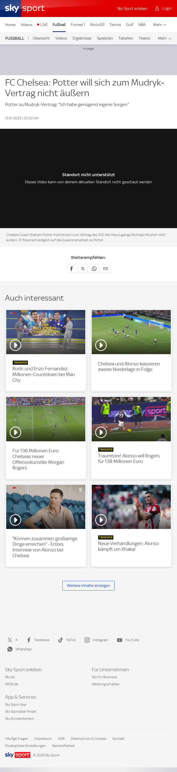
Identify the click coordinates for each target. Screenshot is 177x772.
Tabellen (125, 38)
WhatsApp (23, 649)
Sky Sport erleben (132, 8)
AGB (61, 739)
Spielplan (105, 38)
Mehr (157, 24)
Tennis (115, 24)
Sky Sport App (15, 705)
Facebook (41, 640)
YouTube (132, 640)
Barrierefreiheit (63, 746)
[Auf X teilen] (82, 268)
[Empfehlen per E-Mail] (105, 268)
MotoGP (97, 24)
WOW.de (11, 684)
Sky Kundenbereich (19, 719)
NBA (142, 24)
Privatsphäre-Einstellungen (25, 746)
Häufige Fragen (16, 739)
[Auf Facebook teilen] (71, 268)
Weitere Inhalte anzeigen (88, 585)
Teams (144, 38)
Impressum (43, 739)
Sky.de (10, 677)
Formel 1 (78, 24)
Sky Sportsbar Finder (20, 711)
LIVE (44, 24)
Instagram (100, 640)
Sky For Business (104, 677)
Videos (26, 24)
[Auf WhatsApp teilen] (94, 268)
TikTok (71, 640)
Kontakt (118, 739)
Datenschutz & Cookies (88, 739)
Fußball (59, 24)
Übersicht (41, 38)
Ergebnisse (82, 38)
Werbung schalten (106, 684)
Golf (129, 24)
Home (10, 24)
